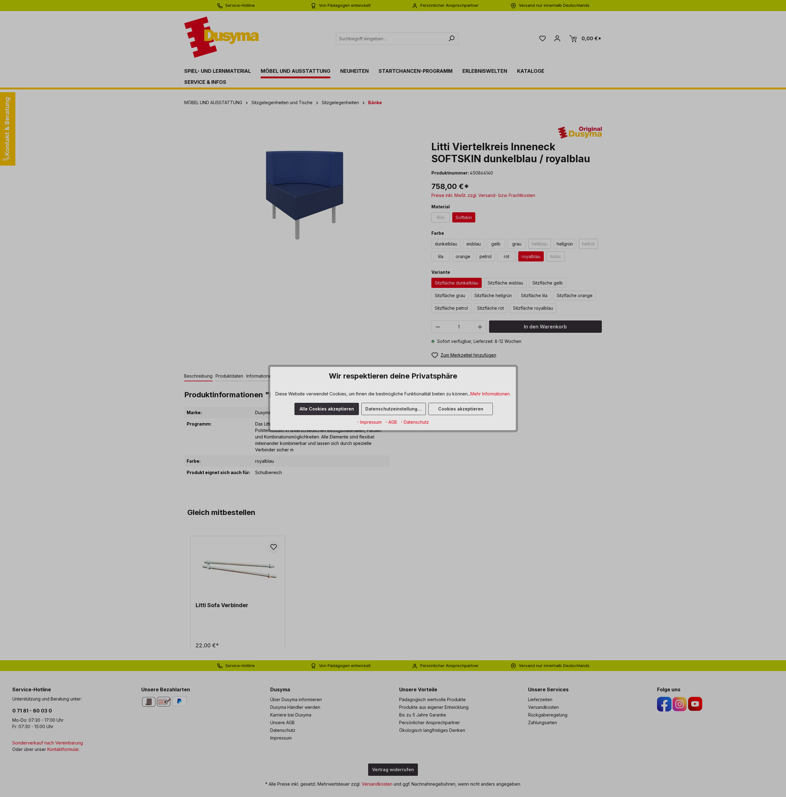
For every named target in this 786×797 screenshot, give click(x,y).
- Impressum (370, 422)
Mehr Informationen (490, 393)
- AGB (391, 422)
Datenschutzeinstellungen (394, 408)
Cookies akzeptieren (460, 408)
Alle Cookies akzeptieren (327, 408)
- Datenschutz (415, 422)
